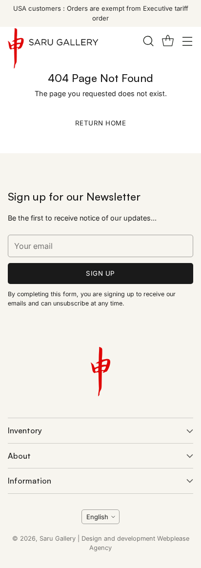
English (97, 517)
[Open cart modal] (168, 41)
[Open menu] (187, 41)
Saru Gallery (58, 538)
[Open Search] (148, 41)
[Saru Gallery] (53, 50)
